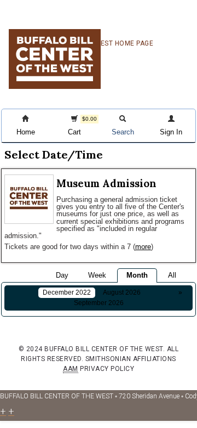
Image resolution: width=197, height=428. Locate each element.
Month (137, 275)
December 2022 (67, 292)
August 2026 (122, 292)
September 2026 (99, 303)
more (143, 247)
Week (97, 275)
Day (62, 275)
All (172, 275)
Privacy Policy (107, 369)
